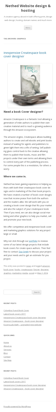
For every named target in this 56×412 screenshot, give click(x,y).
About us (8, 346)
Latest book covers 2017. (15, 314)
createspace (27, 269)
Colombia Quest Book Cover (16, 310)
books (17, 269)
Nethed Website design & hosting (28, 8)
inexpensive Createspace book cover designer (25, 54)
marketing (16, 273)
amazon (46, 266)
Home (6, 342)
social (31, 273)
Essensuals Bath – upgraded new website (23, 324)
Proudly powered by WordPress (17, 406)
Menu (28, 28)
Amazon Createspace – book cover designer (24, 321)
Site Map (7, 360)
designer (45, 269)
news (28, 266)
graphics (7, 273)
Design (36, 269)
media (25, 273)
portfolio (33, 241)
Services (7, 349)
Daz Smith (24, 251)
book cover (9, 269)
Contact (7, 356)
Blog (5, 353)
